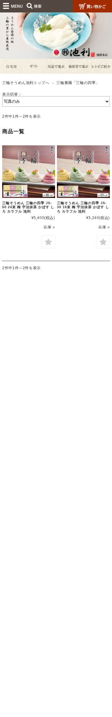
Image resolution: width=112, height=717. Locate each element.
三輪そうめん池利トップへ (25, 83)
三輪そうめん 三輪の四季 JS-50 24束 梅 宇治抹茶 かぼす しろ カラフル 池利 (28, 207)
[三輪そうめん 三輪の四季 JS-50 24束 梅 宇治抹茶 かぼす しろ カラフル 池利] (28, 171)
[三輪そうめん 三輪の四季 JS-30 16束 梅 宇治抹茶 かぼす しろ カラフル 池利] (83, 171)
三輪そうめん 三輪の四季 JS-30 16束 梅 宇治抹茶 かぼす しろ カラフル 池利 (83, 207)
